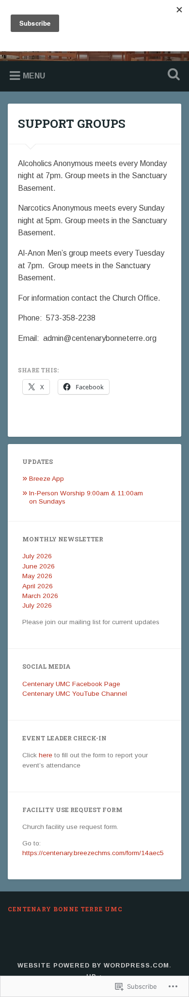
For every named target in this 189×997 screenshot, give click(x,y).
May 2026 (37, 576)
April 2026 (37, 586)
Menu (34, 76)
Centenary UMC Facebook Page (71, 684)
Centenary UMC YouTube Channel (74, 693)
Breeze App (46, 478)
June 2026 (38, 566)
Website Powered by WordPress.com (93, 965)
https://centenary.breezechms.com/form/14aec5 (93, 853)
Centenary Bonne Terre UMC (65, 909)
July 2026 (37, 556)
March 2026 (40, 595)
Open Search (172, 75)
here (45, 755)
